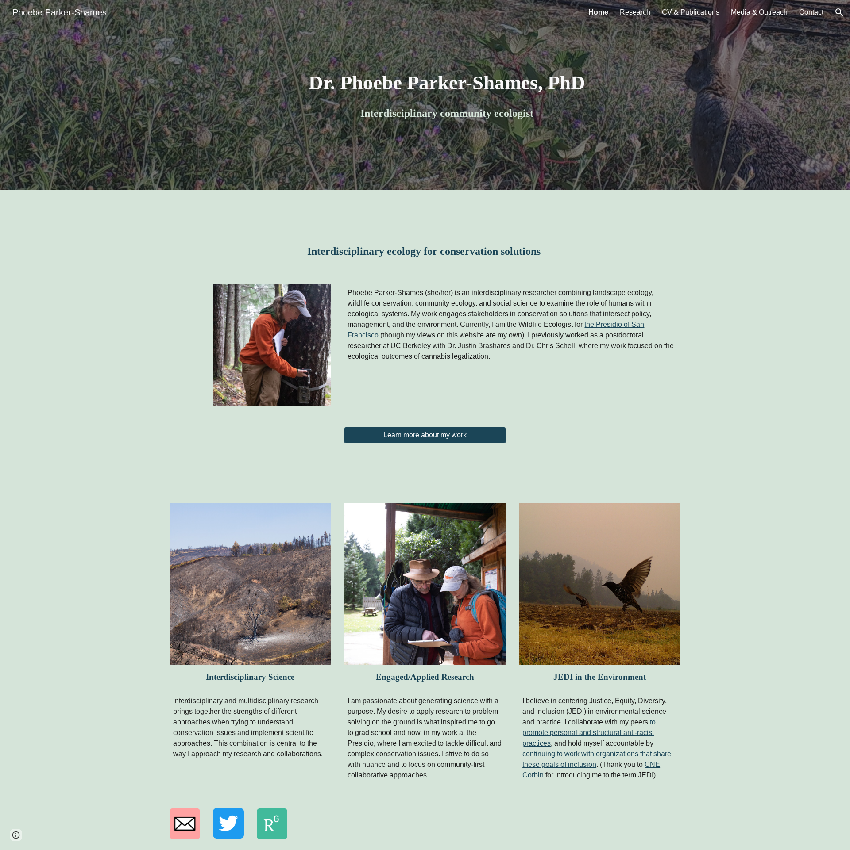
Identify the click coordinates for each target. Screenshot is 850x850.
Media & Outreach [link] (759, 12)
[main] (447, 94)
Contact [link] (811, 12)
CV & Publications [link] (690, 12)
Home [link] (598, 12)
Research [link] (635, 12)
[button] (839, 12)
